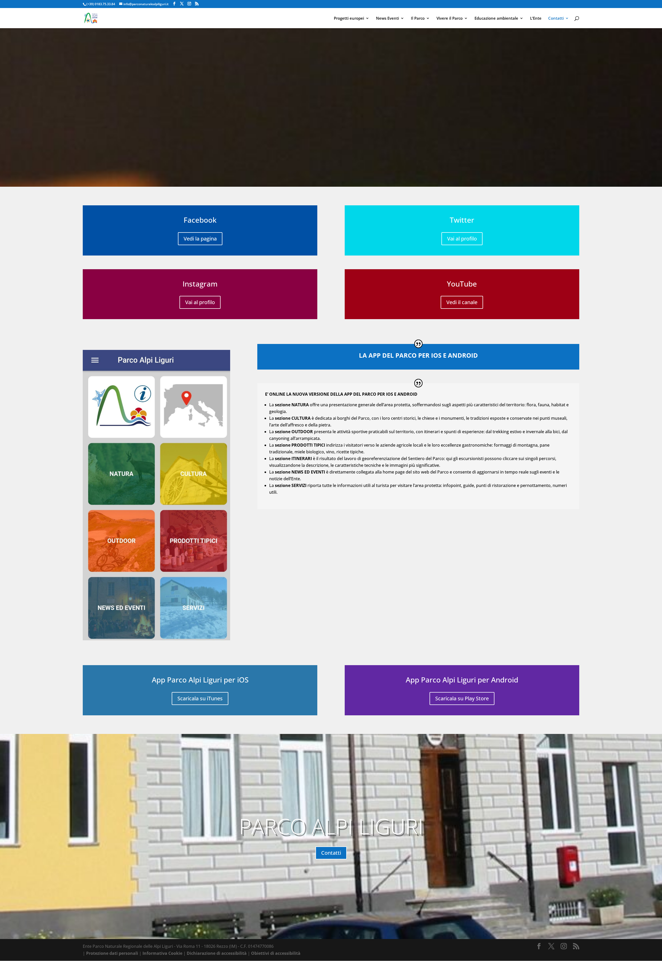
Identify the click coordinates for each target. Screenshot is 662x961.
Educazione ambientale (496, 18)
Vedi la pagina (200, 238)
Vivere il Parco (450, 18)
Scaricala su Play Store (462, 698)
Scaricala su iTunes (200, 698)
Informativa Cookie (162, 953)
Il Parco (418, 18)
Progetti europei (349, 18)
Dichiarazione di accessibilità (217, 953)
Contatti (556, 18)
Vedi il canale (461, 302)
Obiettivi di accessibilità (275, 953)
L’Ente (535, 18)
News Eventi (387, 18)
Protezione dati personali (112, 953)
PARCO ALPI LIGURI (331, 826)
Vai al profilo (200, 302)
